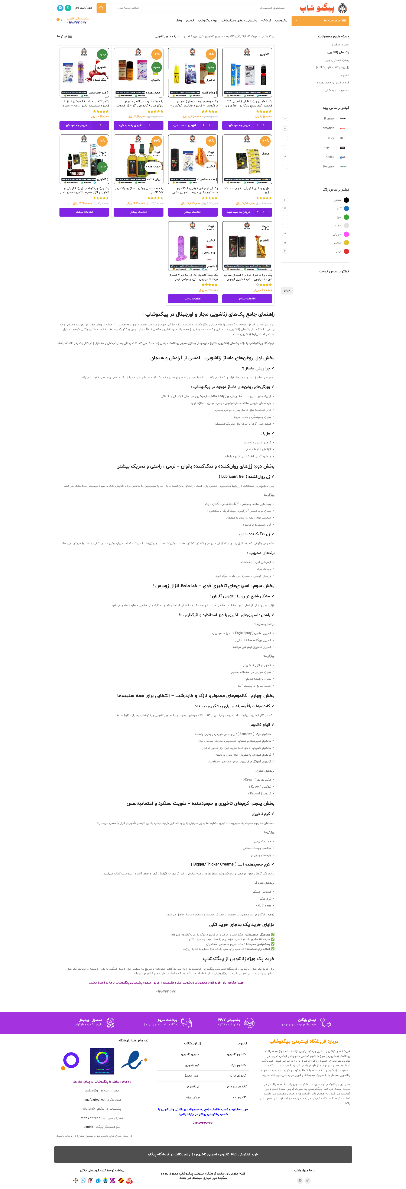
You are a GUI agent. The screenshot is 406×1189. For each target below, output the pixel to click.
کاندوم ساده (239, 1097)
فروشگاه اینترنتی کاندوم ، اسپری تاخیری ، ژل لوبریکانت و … (218, 36)
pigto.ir (88, 1127)
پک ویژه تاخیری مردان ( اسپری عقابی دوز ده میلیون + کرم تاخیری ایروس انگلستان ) (248, 279)
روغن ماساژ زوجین (337, 60)
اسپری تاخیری (340, 45)
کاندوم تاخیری (237, 1054)
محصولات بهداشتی (336, 90)
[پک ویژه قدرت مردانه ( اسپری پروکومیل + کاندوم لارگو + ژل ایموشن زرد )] (138, 73)
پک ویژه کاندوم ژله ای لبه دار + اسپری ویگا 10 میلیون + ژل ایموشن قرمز (193, 277)
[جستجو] (101, 8)
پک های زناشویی (338, 52)
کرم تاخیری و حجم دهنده (333, 83)
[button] (247, 125)
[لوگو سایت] (322, 8)
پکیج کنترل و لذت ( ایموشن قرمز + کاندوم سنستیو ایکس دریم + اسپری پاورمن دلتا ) (85, 105)
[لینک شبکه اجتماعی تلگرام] (60, 8)
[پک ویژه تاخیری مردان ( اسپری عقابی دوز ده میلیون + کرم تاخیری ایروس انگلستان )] (247, 246)
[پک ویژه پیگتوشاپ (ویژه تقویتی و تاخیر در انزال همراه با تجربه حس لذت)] (84, 159)
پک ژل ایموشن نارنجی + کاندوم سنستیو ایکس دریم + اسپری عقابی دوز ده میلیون (195, 192)
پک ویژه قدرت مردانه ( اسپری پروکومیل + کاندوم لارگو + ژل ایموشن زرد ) (139, 105)
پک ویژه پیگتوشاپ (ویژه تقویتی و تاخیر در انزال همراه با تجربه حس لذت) (84, 190)
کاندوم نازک (239, 1065)
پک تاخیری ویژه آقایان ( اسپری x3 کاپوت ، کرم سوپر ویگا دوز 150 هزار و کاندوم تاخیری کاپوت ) (248, 105)
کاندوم (345, 75)
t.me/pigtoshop (94, 1100)
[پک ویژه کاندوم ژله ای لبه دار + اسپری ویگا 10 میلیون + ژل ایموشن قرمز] (193, 246)
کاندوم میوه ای (237, 1087)
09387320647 (90, 1118)
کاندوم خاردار (238, 1076)
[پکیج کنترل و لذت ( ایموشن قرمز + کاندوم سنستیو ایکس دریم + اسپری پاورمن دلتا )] (84, 73)
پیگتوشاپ (268, 36)
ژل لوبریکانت (192, 1044)
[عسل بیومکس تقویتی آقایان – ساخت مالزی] (247, 159)
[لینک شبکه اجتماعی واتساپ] (68, 8)
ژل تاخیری (193, 1087)
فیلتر (287, 290)
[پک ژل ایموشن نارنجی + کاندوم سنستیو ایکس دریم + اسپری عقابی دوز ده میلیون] (193, 159)
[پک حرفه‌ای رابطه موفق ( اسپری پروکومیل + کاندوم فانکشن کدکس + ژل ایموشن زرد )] (193, 73)
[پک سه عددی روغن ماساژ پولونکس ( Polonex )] (138, 159)
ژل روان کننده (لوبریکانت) (332, 68)
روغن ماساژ (192, 1076)
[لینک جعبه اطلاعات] (78, 20)
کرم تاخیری (192, 1065)
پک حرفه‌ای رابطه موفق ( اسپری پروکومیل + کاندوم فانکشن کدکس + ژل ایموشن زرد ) (194, 105)
